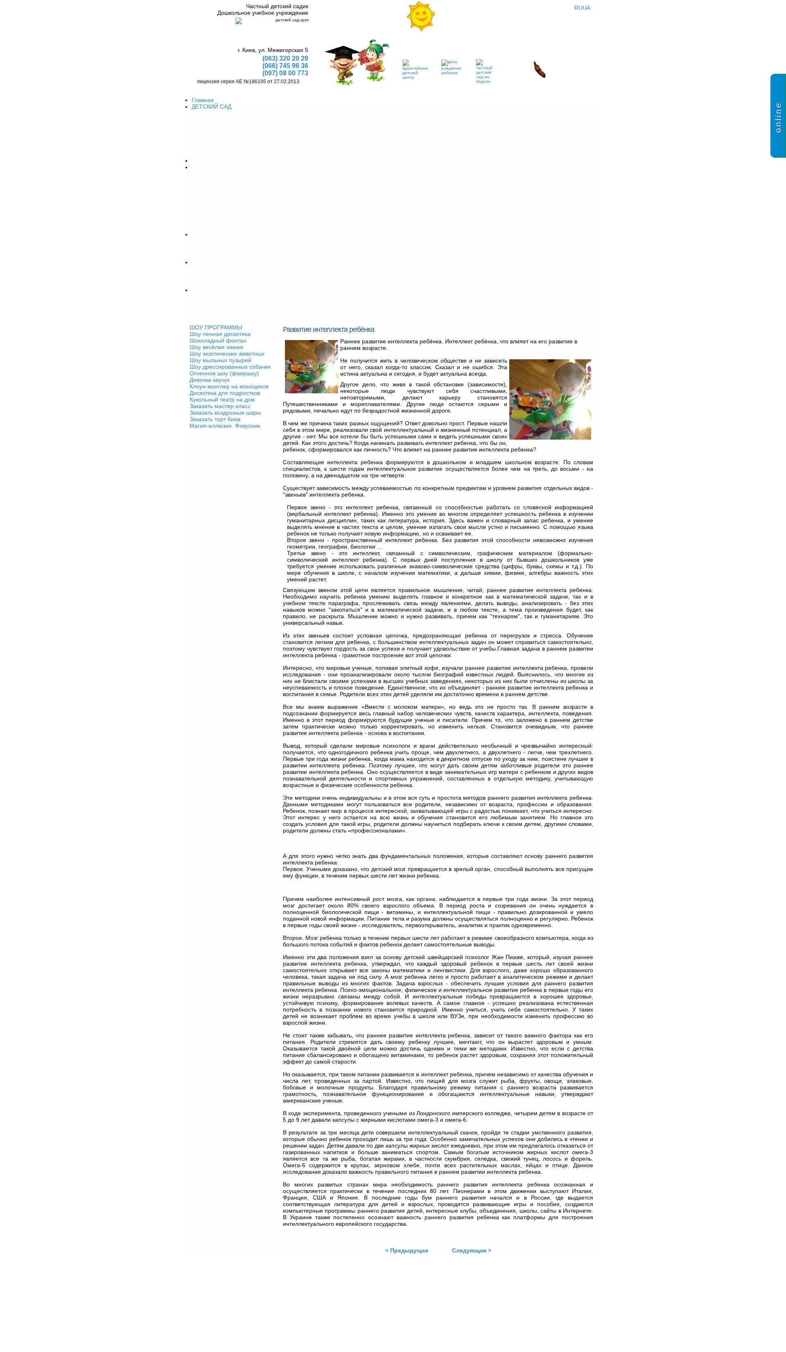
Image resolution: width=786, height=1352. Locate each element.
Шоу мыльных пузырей (220, 360)
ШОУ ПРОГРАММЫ (216, 327)
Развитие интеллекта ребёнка (328, 329)
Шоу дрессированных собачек (230, 366)
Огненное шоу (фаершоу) (224, 373)
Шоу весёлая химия (216, 347)
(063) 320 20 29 (285, 58)
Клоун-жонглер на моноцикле (229, 386)
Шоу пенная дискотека (220, 334)
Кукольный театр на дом (222, 399)
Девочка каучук (210, 380)
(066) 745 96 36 (285, 65)
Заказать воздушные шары (225, 412)
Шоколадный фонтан (218, 340)
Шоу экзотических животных (227, 353)
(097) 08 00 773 (285, 73)
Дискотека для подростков (225, 393)
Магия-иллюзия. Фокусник (225, 425)
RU (578, 8)
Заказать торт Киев (215, 419)
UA (586, 8)
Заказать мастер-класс (220, 406)
